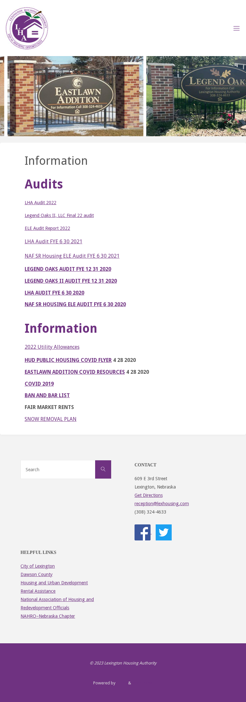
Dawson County (36, 574)
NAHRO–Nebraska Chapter (47, 616)
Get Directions (149, 495)
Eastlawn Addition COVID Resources (75, 372)
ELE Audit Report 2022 (47, 228)
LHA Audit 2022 (40, 202)
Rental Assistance (37, 591)
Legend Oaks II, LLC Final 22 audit (59, 215)
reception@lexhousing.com (162, 503)
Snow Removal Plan (51, 419)
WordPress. (142, 683)
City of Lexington (37, 566)
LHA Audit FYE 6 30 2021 (53, 241)
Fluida (121, 683)
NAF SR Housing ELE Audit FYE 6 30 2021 (72, 256)
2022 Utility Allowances (52, 347)
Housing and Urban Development (54, 582)
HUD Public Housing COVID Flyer (68, 360)
